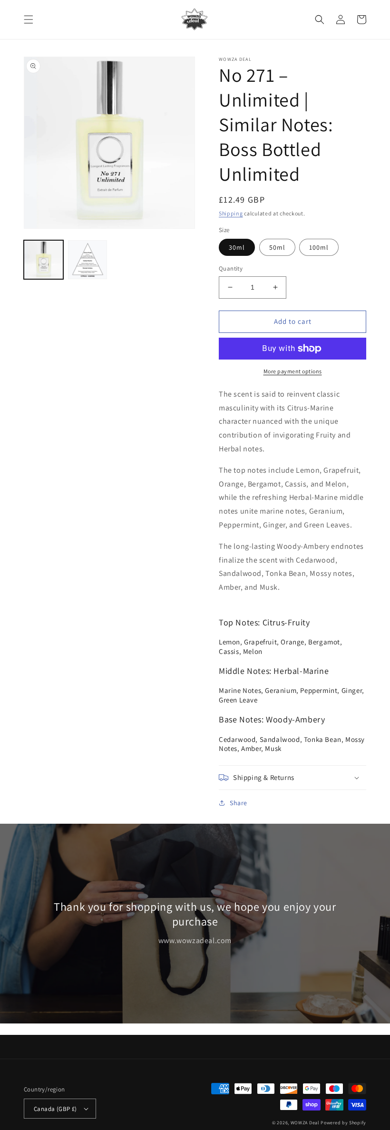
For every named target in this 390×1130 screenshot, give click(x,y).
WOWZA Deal (305, 1123)
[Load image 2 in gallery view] (87, 260)
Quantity (231, 268)
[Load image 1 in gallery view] (43, 260)
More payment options (292, 371)
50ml (277, 247)
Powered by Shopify (343, 1123)
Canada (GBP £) (55, 1109)
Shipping (231, 213)
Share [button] (238, 803)
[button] (28, 19)
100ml (319, 247)
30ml (237, 247)
